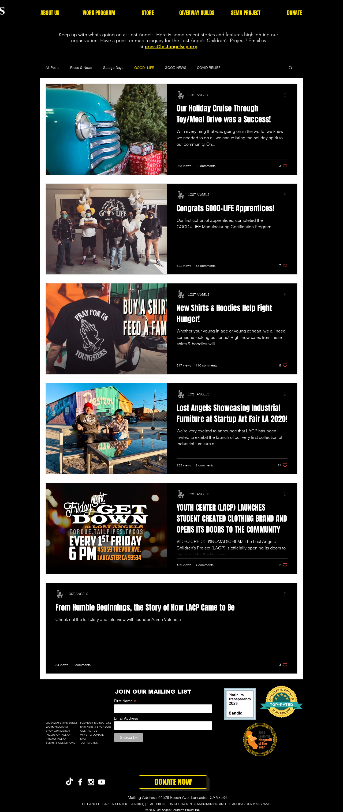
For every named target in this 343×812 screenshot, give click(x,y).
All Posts (52, 67)
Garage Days (113, 67)
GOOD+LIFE (144, 67)
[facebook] (80, 782)
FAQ (82, 738)
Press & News (81, 67)
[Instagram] (90, 782)
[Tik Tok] (69, 782)
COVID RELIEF (208, 67)
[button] (49, 12)
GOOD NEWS (175, 67)
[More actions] (287, 95)
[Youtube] (101, 782)
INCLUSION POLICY (58, 734)
